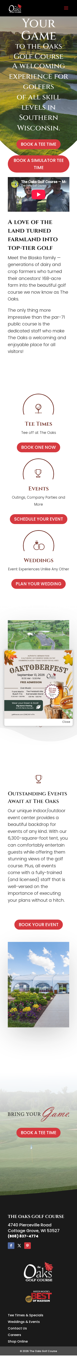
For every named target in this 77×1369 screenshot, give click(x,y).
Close (66, 722)
